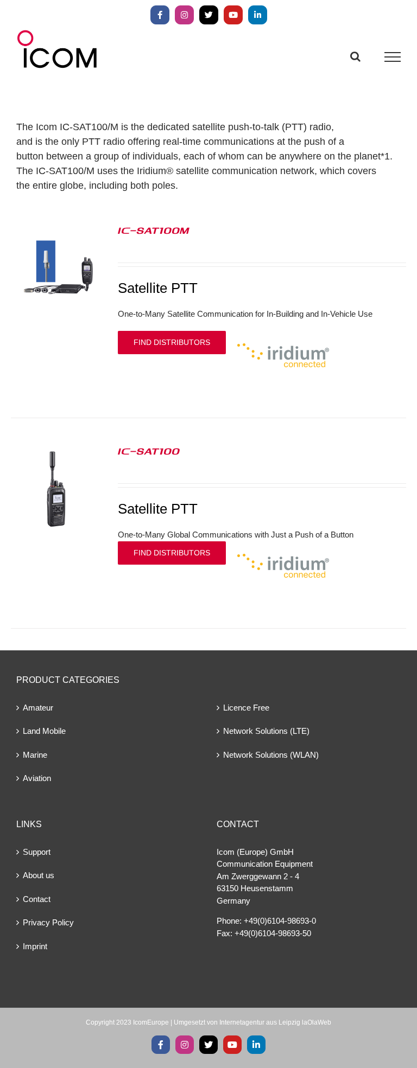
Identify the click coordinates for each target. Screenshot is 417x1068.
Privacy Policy (48, 922)
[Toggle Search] (355, 56)
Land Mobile (44, 731)
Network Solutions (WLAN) (271, 754)
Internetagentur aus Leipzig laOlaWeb (275, 1022)
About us (38, 875)
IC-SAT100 (149, 450)
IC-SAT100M (153, 230)
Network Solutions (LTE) (266, 731)
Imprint (35, 946)
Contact (36, 899)
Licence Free (246, 707)
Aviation (37, 778)
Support (36, 851)
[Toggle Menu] (392, 57)
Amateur (38, 707)
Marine (35, 754)
